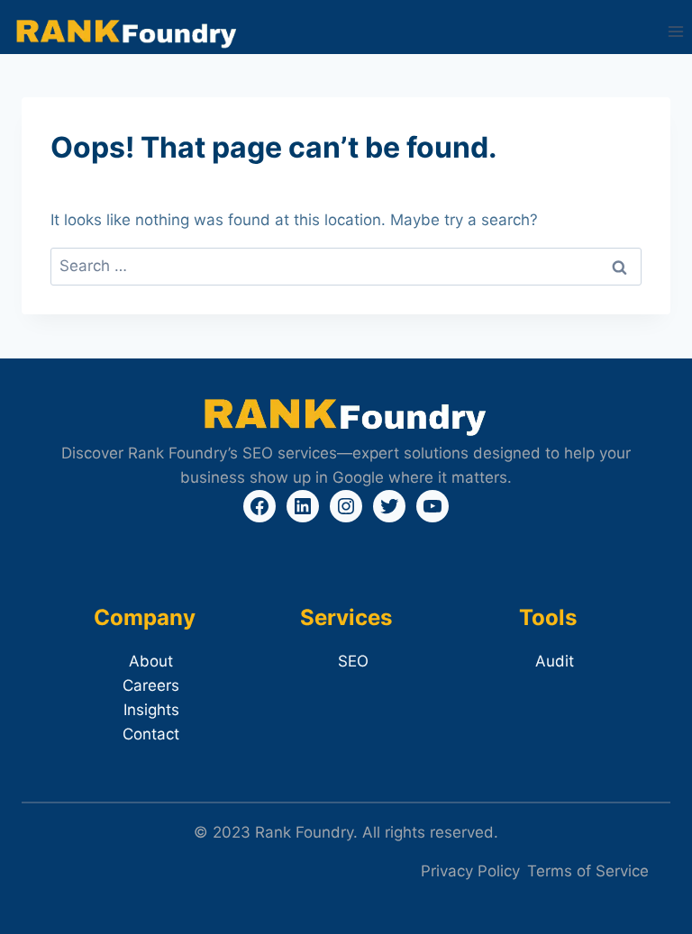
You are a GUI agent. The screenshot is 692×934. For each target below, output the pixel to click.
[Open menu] (675, 31)
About (151, 661)
